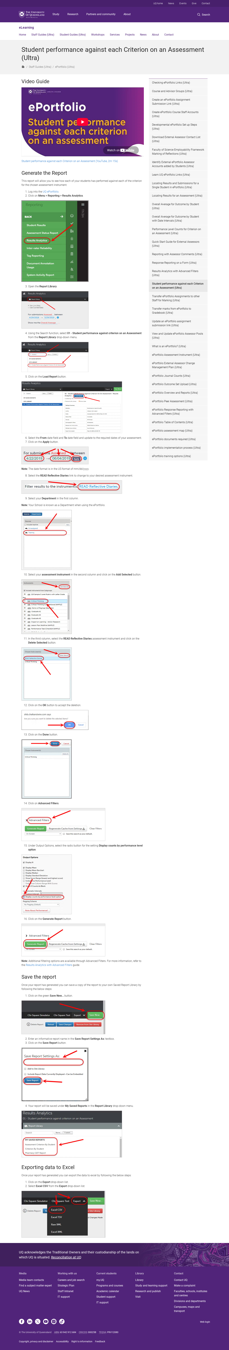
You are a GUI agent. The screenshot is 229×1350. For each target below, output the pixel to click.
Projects (130, 34)
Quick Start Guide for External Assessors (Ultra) (175, 243)
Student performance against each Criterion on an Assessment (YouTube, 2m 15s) (69, 161)
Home (22, 34)
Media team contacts (31, 1280)
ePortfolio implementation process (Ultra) (176, 447)
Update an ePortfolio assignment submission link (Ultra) (171, 323)
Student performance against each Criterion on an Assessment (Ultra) (178, 285)
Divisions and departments (190, 1301)
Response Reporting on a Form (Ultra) (174, 262)
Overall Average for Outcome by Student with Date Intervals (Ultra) (175, 218)
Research (72, 14)
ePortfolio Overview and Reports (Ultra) (175, 392)
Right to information (81, 1341)
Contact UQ (180, 1280)
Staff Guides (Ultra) (42, 34)
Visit (137, 1296)
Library (139, 1280)
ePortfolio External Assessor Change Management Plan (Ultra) (173, 365)
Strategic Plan (66, 1285)
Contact (206, 3)
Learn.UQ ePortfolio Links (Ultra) (171, 174)
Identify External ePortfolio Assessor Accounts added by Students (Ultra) (173, 164)
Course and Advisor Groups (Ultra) (172, 91)
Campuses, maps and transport (187, 1309)
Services (115, 34)
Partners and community (101, 14)
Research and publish (148, 1291)
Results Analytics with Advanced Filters (49, 965)
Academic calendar (107, 1291)
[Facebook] (21, 1321)
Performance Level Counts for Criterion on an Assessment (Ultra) (176, 231)
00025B (92, 1332)
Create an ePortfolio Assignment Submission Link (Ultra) (171, 101)
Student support (105, 1296)
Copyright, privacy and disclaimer (36, 1341)
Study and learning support (151, 1285)
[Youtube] (45, 1321)
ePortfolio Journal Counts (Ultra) (171, 375)
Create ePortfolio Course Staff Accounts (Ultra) (175, 114)
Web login (205, 1321)
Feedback (100, 1341)
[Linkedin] (29, 1321)
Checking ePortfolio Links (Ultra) (171, 82)
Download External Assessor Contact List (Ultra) (176, 139)
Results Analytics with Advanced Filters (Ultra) (175, 273)
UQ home (158, 3)
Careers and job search (71, 1280)
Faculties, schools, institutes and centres (190, 1293)
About (127, 14)
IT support (64, 1296)
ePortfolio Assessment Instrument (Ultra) (176, 354)
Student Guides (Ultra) (73, 34)
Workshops (97, 34)
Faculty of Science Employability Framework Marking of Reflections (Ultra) (178, 151)
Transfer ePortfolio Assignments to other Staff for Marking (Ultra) (176, 298)
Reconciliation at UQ (66, 1257)
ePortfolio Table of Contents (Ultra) (172, 422)
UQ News (24, 1291)
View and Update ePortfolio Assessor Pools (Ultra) (177, 335)
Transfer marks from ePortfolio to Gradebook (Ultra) (171, 310)
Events (182, 3)
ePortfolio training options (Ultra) (171, 456)
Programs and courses (109, 1285)
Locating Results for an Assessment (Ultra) (177, 195)
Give (194, 3)
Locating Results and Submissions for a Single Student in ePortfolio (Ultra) (175, 185)
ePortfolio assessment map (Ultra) (172, 430)
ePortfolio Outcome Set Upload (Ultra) (174, 384)
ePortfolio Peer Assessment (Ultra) (172, 401)
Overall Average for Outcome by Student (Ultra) (175, 206)
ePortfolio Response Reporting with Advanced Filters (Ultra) (172, 411)
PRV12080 (112, 1332)
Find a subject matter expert (35, 1285)
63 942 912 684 (68, 1332)
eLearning (26, 27)
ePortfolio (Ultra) (65, 66)
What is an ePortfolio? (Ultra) (169, 346)
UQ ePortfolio (51, 191)
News (171, 3)
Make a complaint (184, 1285)
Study (55, 14)
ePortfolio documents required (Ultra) (174, 439)
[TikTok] (62, 1321)
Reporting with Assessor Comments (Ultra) (177, 254)
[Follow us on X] (37, 1321)
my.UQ (100, 1280)
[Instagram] (53, 1321)
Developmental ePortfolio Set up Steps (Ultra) (174, 126)
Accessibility (62, 1341)
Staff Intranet (65, 1291)
